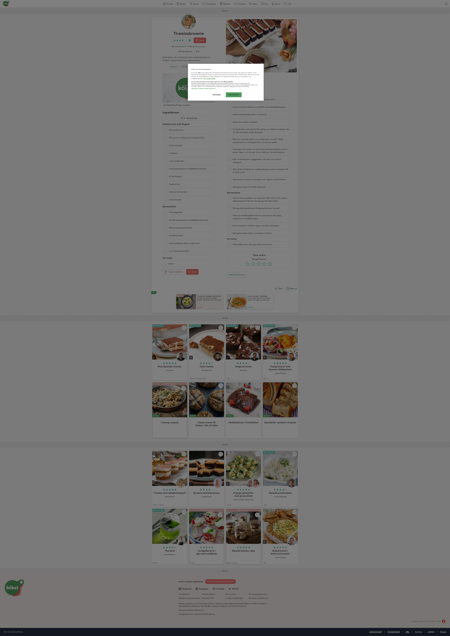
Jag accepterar (233, 94)
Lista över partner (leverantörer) (203, 88)
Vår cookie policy (209, 78)
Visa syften (217, 94)
